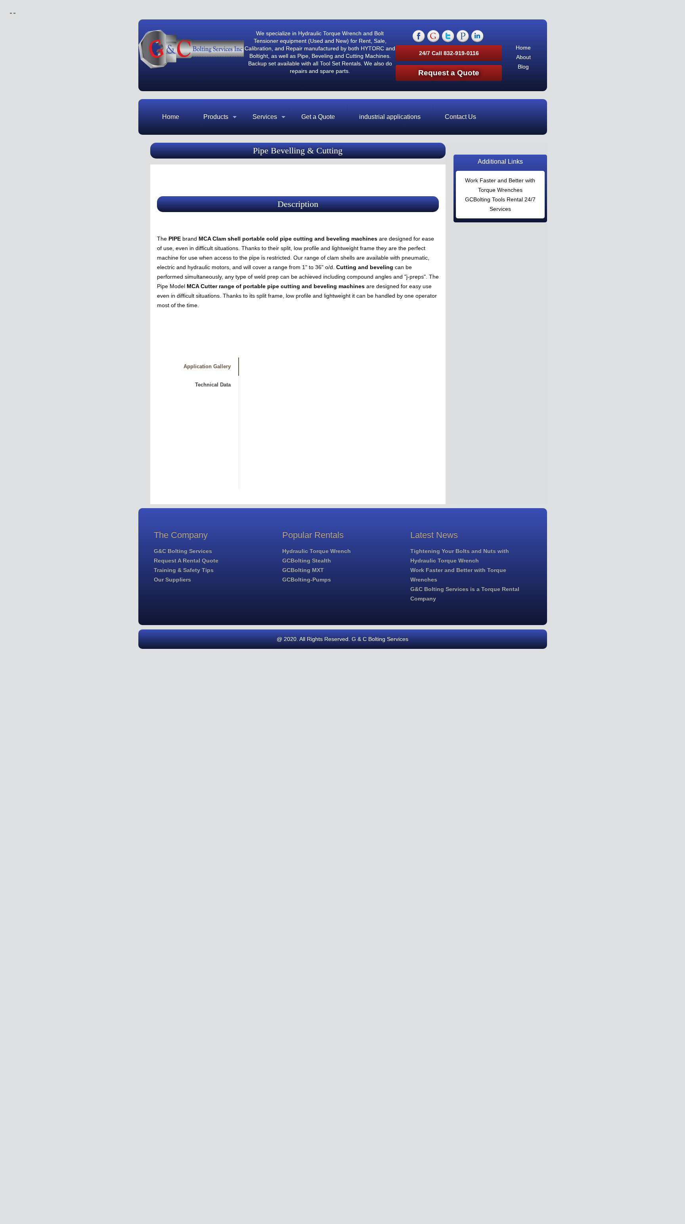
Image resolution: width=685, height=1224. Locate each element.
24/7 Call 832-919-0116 (449, 53)
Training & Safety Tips (184, 570)
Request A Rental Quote (186, 560)
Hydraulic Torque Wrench (316, 551)
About (523, 57)
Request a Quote (448, 73)
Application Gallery (207, 366)
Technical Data (213, 385)
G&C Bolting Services (183, 551)
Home (523, 47)
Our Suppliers (172, 579)
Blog (523, 66)
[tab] (194, 367)
